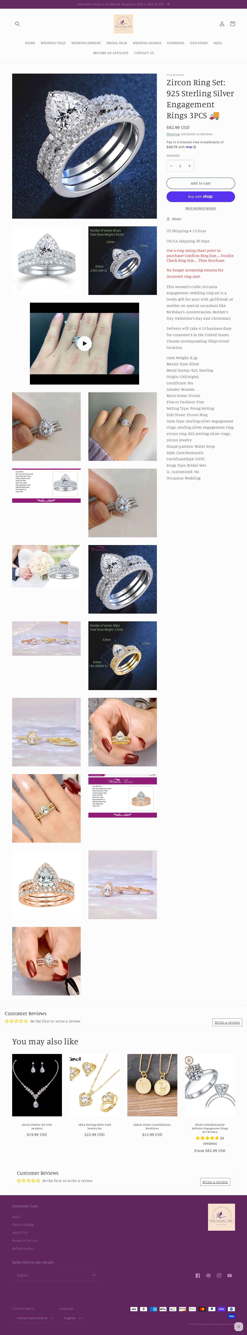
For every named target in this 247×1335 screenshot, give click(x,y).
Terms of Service (25, 1240)
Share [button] (176, 219)
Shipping (173, 134)
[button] (17, 24)
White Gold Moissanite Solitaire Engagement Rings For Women (210, 1128)
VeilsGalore (204, 1324)
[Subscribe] (93, 1275)
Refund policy (23, 1248)
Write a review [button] (227, 1022)
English (69, 1318)
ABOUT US (20, 1233)
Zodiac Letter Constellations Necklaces (152, 1126)
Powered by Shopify (223, 1324)
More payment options (200, 208)
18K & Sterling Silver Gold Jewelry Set (94, 1126)
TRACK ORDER (23, 1225)
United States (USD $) (32, 1318)
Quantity (173, 155)
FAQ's (16, 1217)
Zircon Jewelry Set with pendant (37, 1126)
